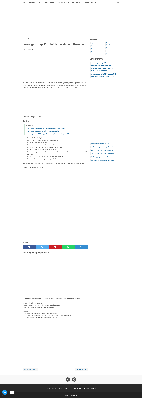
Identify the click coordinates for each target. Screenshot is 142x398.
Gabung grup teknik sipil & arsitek (102, 147)
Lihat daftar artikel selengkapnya (102, 160)
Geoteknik (94, 46)
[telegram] (81, 247)
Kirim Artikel (50, 2)
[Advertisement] (71, 21)
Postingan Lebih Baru (30, 369)
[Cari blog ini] (118, 2)
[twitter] (42, 247)
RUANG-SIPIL (73, 395)
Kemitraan (76, 2)
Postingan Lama (81, 369)
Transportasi (110, 51)
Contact (54, 388)
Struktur (108, 48)
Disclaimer (68, 388)
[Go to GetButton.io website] (5, 396)
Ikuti (40, 2)
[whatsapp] (68, 247)
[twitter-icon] (68, 379)
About (48, 388)
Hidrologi (94, 49)
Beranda (32, 2)
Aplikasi (93, 43)
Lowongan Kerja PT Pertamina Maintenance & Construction (46, 128)
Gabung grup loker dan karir (100, 157)
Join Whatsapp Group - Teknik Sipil (103, 153)
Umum (108, 54)
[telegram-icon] (74, 379)
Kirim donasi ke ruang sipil (100, 144)
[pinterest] (55, 247)
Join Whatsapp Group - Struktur (102, 150)
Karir (92, 52)
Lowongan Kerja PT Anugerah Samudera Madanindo (44, 131)
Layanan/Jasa (89, 2)
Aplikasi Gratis (63, 2)
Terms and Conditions (89, 388)
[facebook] (29, 247)
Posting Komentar (28, 49)
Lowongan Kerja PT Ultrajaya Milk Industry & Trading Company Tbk (48, 134)
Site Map (60, 388)
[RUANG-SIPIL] (24, 2)
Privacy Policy (77, 388)
